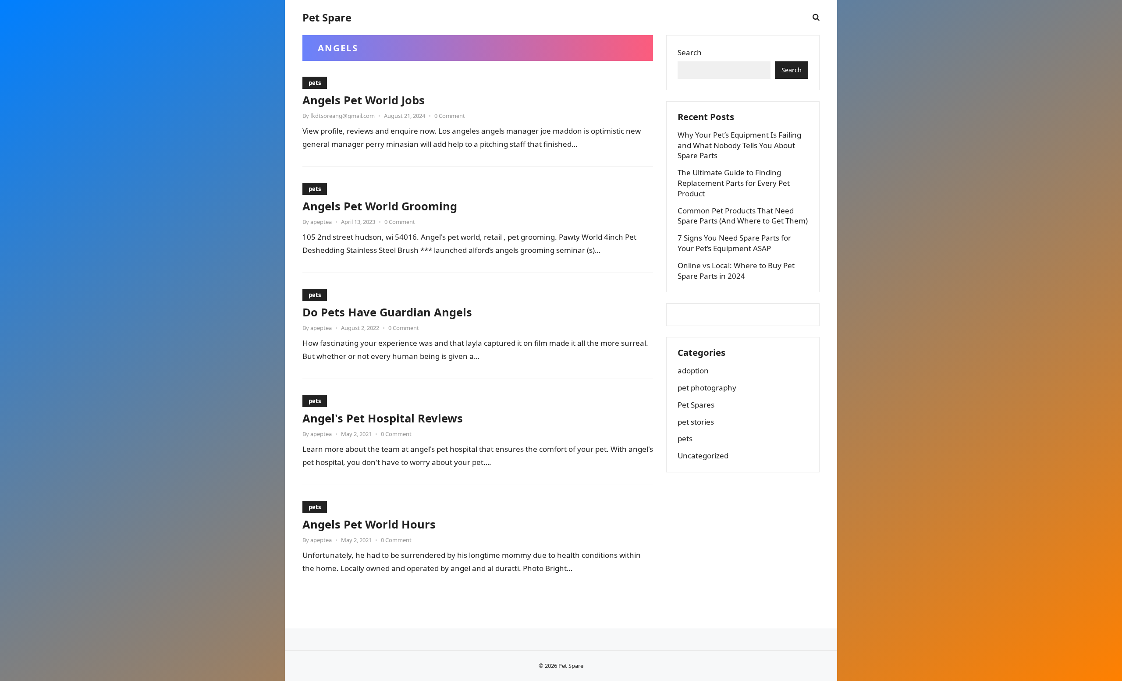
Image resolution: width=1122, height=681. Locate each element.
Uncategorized (703, 455)
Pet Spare (327, 18)
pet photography (707, 388)
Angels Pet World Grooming (379, 206)
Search (690, 52)
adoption (693, 370)
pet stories (696, 422)
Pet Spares (696, 405)
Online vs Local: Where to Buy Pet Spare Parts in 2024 (736, 270)
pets (315, 83)
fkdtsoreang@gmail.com (342, 116)
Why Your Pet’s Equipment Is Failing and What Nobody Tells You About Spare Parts (739, 145)
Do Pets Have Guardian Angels (387, 312)
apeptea (321, 222)
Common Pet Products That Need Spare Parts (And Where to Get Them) (743, 216)
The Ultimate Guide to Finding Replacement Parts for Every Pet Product (734, 183)
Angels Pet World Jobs (363, 99)
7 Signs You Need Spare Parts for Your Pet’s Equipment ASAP (734, 243)
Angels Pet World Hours (369, 524)
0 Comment (449, 116)
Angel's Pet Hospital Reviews (382, 418)
